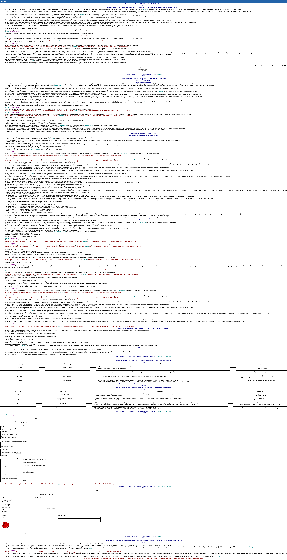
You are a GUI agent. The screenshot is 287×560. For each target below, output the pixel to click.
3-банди (137, 545)
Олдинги (7, 31)
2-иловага (31, 60)
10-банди (251, 547)
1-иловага (82, 14)
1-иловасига (63, 125)
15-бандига (29, 173)
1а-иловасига (89, 125)
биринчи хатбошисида (59, 231)
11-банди (9, 555)
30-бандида (122, 290)
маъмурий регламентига (164, 356)
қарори (76, 35)
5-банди (219, 556)
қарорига (145, 9)
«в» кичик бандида (36, 149)
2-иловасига (50, 138)
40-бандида (21, 345)
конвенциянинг (58, 85)
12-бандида (123, 153)
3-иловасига (28, 186)
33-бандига (29, 310)
